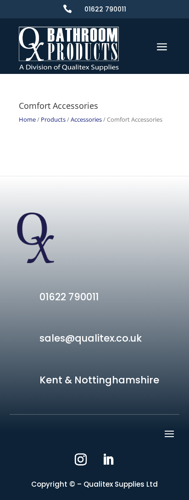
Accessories (86, 119)
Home (27, 119)
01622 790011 (105, 9)
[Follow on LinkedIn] (108, 460)
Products (53, 119)
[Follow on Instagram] (81, 460)
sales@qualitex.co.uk (90, 338)
